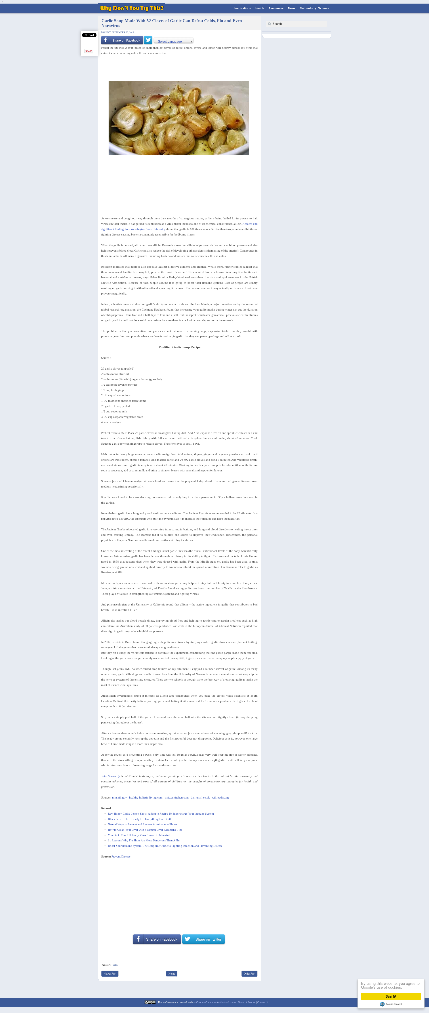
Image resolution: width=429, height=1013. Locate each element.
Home (171, 973)
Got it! (391, 996)
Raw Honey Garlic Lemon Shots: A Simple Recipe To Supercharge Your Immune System (161, 813)
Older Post (249, 973)
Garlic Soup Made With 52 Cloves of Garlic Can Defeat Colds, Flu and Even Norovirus (171, 23)
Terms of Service (246, 1002)
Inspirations (242, 8)
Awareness (276, 8)
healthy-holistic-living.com (145, 797)
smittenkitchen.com (177, 797)
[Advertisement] (177, 68)
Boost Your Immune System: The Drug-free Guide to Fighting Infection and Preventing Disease (165, 845)
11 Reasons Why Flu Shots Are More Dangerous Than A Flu (144, 840)
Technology (308, 8)
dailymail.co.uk (200, 797)
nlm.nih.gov (119, 797)
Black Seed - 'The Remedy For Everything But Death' (140, 819)
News (291, 8)
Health (259, 8)
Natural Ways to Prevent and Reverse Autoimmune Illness (142, 824)
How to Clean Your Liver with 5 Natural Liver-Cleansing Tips (145, 829)
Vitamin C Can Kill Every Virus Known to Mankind (139, 835)
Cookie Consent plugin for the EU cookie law (391, 1004)
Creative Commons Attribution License (216, 1002)
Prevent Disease (120, 856)
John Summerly (110, 776)
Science (323, 8)
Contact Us (262, 1002)
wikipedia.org (220, 797)
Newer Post (110, 973)
